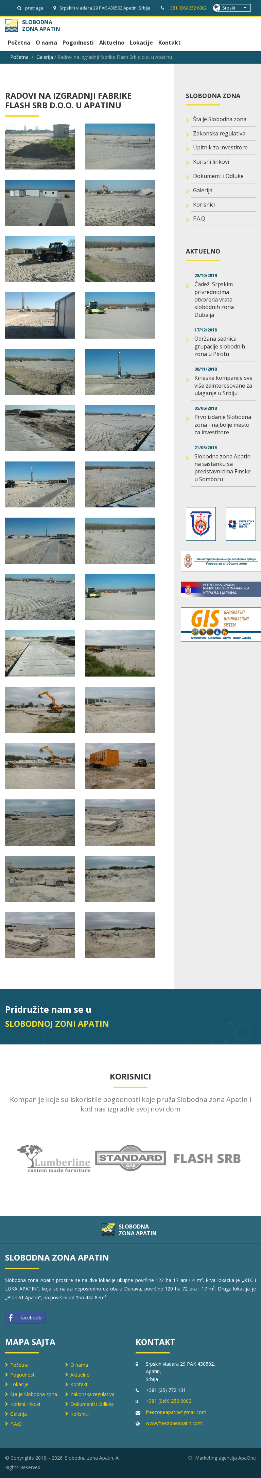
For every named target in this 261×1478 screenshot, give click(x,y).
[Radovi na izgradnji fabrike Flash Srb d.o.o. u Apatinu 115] (120, 484)
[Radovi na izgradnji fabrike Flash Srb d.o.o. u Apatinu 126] (40, 822)
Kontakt (169, 42)
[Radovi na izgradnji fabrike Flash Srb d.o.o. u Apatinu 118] (40, 597)
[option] (53, 1158)
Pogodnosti (78, 42)
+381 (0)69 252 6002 (187, 8)
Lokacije (141, 42)
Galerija (44, 57)
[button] (234, 8)
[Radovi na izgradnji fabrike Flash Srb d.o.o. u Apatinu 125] (120, 766)
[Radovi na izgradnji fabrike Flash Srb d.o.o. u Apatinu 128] (40, 879)
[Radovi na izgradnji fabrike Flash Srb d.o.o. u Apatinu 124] (40, 766)
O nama (46, 42)
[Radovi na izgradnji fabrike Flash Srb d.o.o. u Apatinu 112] (40, 428)
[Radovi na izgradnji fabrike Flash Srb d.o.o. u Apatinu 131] (120, 935)
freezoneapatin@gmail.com (176, 1412)
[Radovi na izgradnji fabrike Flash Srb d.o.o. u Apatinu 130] (40, 935)
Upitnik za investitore (220, 147)
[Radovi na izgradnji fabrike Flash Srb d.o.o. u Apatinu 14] (40, 203)
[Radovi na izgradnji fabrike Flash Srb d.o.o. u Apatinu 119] (120, 597)
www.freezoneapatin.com (174, 1423)
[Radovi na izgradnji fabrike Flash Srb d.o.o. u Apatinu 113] (120, 428)
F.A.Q (199, 218)
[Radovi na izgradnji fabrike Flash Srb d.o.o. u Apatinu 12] (40, 147)
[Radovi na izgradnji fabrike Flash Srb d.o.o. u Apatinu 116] (40, 541)
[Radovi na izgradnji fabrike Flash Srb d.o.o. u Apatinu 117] (120, 541)
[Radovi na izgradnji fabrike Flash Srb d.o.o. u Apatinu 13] (120, 147)
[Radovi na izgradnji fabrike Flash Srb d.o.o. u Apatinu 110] (40, 372)
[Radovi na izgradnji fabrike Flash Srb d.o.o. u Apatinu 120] (40, 653)
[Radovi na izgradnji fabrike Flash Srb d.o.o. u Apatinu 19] (120, 315)
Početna (19, 42)
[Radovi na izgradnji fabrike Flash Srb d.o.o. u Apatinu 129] (120, 879)
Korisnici (204, 204)
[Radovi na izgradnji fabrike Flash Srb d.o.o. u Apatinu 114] (40, 484)
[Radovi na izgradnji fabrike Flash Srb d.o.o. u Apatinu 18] (40, 315)
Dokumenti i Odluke (218, 176)
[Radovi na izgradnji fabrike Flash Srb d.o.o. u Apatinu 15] (120, 203)
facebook (30, 1317)
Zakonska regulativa (219, 133)
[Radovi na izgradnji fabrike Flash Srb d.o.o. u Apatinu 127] (120, 822)
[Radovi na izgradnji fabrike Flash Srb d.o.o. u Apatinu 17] (120, 259)
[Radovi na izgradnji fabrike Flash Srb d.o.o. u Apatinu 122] (40, 710)
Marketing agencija (216, 1458)
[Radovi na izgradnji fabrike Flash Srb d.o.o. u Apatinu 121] (120, 653)
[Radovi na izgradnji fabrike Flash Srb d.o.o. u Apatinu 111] (120, 372)
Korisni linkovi (211, 161)
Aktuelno (111, 42)
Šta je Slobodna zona (219, 119)
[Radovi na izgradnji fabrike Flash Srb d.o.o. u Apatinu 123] (120, 710)
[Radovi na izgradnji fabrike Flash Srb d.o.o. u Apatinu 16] (40, 259)
